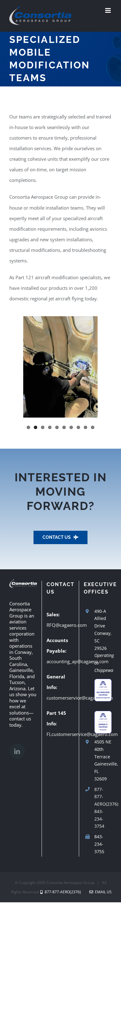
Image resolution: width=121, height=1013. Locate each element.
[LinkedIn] (17, 751)
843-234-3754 (99, 818)
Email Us (102, 892)
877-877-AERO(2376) (103, 796)
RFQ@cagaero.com (67, 625)
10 (92, 427)
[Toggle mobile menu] (108, 10)
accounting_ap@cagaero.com (78, 661)
